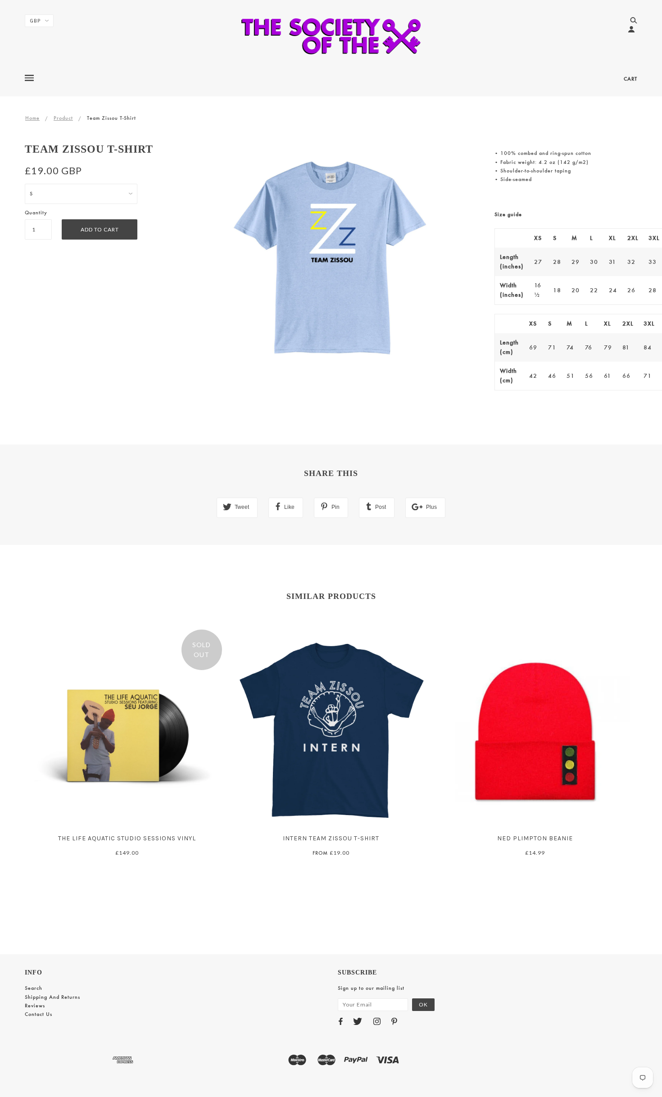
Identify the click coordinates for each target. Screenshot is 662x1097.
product (63, 118)
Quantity (36, 212)
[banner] (331, 36)
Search (33, 988)
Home (32, 118)
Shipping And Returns (52, 997)
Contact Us (38, 1014)
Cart (630, 79)
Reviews (35, 1005)
